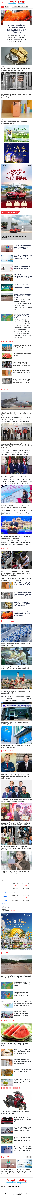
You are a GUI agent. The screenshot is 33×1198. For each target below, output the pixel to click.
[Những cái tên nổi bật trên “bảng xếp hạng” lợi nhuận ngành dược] (16, 633)
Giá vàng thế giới (6, 903)
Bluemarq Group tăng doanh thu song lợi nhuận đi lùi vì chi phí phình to (15, 746)
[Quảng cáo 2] (16, 153)
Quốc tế (6, 1157)
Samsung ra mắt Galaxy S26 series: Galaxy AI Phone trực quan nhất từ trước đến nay (23, 1148)
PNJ (5, 889)
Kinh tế (2, 66)
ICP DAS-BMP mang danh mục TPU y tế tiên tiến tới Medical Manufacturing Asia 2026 (23, 257)
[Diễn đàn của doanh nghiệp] (16, 2)
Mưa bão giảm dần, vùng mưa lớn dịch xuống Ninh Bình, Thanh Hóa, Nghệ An (22, 993)
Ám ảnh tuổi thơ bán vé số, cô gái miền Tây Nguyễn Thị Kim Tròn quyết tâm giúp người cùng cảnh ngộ (16, 848)
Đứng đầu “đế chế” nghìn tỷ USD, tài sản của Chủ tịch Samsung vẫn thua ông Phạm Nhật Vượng (15, 776)
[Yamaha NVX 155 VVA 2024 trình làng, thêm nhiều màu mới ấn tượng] (16, 1100)
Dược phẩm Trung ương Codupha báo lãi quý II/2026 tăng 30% (15, 723)
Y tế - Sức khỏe (9, 1020)
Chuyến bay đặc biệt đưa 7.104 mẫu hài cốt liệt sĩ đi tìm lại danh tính (16, 414)
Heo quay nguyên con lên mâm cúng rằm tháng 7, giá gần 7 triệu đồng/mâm (22, 613)
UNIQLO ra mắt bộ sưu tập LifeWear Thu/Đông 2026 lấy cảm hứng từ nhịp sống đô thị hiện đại (16, 446)
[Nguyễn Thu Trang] (16, 186)
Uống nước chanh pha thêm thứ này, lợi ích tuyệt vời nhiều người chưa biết (22, 1071)
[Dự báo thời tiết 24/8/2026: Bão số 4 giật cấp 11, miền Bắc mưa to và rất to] (7, 297)
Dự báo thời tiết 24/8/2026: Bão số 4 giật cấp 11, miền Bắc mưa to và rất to (23, 295)
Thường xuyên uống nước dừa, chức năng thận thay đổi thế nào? (22, 1081)
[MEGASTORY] (16, 133)
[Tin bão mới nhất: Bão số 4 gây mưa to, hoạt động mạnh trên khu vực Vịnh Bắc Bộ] (7, 1005)
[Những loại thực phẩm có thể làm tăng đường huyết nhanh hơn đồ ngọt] (7, 1053)
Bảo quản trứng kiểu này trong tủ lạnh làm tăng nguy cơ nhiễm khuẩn (22, 1061)
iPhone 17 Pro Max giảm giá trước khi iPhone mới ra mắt (14, 122)
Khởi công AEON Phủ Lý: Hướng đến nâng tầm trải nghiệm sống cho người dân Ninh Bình (15, 506)
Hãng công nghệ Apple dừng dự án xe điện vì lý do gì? (22, 1119)
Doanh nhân (8, 751)
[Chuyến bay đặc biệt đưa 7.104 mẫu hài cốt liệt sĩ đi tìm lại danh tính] (16, 401)
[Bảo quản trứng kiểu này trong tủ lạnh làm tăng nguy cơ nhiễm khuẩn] (7, 1062)
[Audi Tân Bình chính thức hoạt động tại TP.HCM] (16, 224)
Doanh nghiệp (8, 621)
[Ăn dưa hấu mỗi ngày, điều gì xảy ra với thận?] (16, 1032)
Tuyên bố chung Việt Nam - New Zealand (13, 477)
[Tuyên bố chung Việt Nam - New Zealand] (16, 465)
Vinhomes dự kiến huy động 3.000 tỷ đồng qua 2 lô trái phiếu (15, 692)
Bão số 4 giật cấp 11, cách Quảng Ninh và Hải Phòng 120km (21, 316)
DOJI (5, 892)
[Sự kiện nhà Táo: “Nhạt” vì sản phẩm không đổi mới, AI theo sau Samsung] (16, 860)
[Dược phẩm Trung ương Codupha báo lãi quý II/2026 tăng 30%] (16, 711)
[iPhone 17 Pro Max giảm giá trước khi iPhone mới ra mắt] (16, 109)
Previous (27, 1157)
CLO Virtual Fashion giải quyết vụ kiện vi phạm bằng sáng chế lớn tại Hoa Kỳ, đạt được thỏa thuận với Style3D (7, 1171)
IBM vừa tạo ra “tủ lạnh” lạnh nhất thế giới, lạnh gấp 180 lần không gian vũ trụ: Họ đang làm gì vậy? (16, 96)
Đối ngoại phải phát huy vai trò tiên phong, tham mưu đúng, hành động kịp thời (15, 537)
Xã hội (5, 953)
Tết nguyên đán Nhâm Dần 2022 (13, 6)
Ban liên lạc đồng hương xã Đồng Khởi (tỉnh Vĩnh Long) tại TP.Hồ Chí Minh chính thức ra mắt (16, 823)
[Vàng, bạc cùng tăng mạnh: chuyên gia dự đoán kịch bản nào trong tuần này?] (16, 56)
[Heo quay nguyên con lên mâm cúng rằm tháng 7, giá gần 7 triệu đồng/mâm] (16, 17)
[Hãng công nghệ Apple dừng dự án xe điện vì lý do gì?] (7, 1120)
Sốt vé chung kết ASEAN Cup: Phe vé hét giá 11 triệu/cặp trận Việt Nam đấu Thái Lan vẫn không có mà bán (16, 574)
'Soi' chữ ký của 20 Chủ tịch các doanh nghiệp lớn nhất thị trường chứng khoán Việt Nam (16, 800)
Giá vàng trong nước (7, 878)
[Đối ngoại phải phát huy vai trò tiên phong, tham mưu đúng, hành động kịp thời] (16, 525)
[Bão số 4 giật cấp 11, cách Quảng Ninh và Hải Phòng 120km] (7, 317)
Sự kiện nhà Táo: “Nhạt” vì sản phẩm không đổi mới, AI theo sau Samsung (15, 872)
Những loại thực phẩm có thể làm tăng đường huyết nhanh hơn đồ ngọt (22, 1051)
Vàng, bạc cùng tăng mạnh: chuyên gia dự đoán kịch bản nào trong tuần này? (15, 69)
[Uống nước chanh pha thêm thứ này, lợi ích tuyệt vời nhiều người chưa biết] (7, 1072)
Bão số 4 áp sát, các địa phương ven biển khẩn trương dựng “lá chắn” (21, 1013)
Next (30, 1157)
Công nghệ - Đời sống (11, 1088)
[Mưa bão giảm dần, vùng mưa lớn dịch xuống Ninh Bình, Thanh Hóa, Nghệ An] (7, 995)
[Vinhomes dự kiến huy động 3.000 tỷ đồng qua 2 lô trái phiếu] (16, 680)
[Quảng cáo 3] (16, 931)
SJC (5, 884)
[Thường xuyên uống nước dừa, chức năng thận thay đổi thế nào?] (7, 1082)
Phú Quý (5, 896)
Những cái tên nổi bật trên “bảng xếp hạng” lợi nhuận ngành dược (15, 644)
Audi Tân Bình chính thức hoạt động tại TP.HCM (14, 237)
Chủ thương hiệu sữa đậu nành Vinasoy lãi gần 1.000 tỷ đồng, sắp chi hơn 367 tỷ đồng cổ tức (15, 667)
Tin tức (6, 390)
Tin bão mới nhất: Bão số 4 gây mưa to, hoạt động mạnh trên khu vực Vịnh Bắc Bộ (23, 1003)
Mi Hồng (5, 900)
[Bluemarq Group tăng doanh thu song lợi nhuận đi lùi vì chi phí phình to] (16, 735)
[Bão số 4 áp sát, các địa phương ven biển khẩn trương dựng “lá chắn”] (7, 1014)
